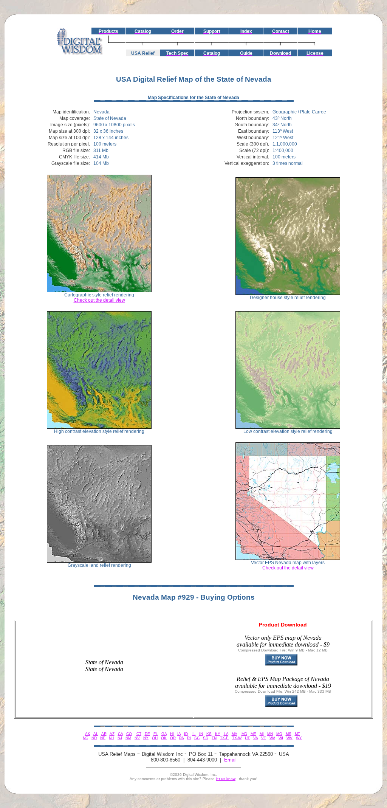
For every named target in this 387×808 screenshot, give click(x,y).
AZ (112, 734)
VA (255, 738)
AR (104, 734)
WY (299, 738)
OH (155, 738)
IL (194, 734)
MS (288, 734)
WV (289, 738)
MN (270, 734)
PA (181, 738)
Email (230, 760)
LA (226, 734)
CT (138, 734)
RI (189, 738)
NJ (120, 738)
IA (179, 734)
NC (85, 738)
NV (137, 738)
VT (263, 738)
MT (297, 734)
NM (128, 738)
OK (164, 738)
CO (129, 734)
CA (120, 734)
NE (102, 738)
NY (146, 738)
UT (247, 738)
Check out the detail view (99, 300)
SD (205, 738)
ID (186, 734)
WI (281, 738)
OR (173, 738)
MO (279, 734)
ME (253, 734)
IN (201, 734)
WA (272, 738)
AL (95, 734)
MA (234, 734)
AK (87, 734)
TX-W (236, 738)
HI (172, 734)
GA (164, 734)
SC (197, 738)
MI (262, 734)
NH (111, 738)
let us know (225, 779)
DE (147, 734)
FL (155, 734)
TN (214, 738)
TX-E (224, 738)
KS (209, 734)
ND (94, 738)
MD (244, 734)
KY (217, 734)
